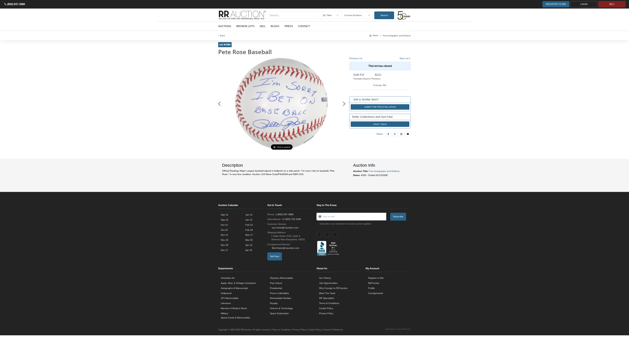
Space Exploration (279, 313)
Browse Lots (245, 26)
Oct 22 (224, 230)
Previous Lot (355, 58)
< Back (221, 35)
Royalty (274, 303)
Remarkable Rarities (280, 298)
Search (384, 15)
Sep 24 (224, 219)
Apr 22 (248, 250)
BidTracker (373, 283)
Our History (325, 278)
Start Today (380, 124)
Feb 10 (249, 225)
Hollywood (226, 293)
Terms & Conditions (329, 303)
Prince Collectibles (279, 293)
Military (224, 313)
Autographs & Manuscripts (234, 288)
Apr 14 (248, 245)
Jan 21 (248, 219)
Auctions (224, 26)
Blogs (275, 26)
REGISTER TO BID (556, 4)
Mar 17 (249, 235)
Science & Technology (281, 308)
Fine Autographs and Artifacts (397, 35)
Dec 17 (224, 250)
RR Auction (246, 329)
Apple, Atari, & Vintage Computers (238, 283)
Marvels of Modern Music (234, 308)
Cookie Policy (326, 308)
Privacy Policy (326, 313)
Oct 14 (224, 225)
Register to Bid (375, 278)
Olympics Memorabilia (281, 278)
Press (289, 26)
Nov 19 (224, 240)
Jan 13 (248, 214)
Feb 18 (249, 230)
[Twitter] (395, 134)
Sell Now (274, 256)
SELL (612, 4)
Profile (371, 288)
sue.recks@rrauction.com (285, 227)
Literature (226, 303)
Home (375, 35)
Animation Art (228, 278)
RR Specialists (326, 298)
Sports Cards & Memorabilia (235, 317)
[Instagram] (401, 134)
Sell (263, 26)
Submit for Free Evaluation (380, 107)
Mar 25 (249, 240)
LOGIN (584, 4)
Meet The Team (327, 293)
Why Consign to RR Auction (333, 288)
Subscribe (398, 216)
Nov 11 (224, 235)
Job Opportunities (328, 283)
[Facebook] (388, 134)
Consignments (375, 293)
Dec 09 (224, 245)
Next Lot (404, 58)
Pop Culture (276, 283)
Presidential (276, 288)
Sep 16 (224, 214)
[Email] (408, 134)
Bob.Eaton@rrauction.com (285, 248)
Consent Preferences (333, 329)
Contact (304, 26)
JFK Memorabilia (229, 298)
